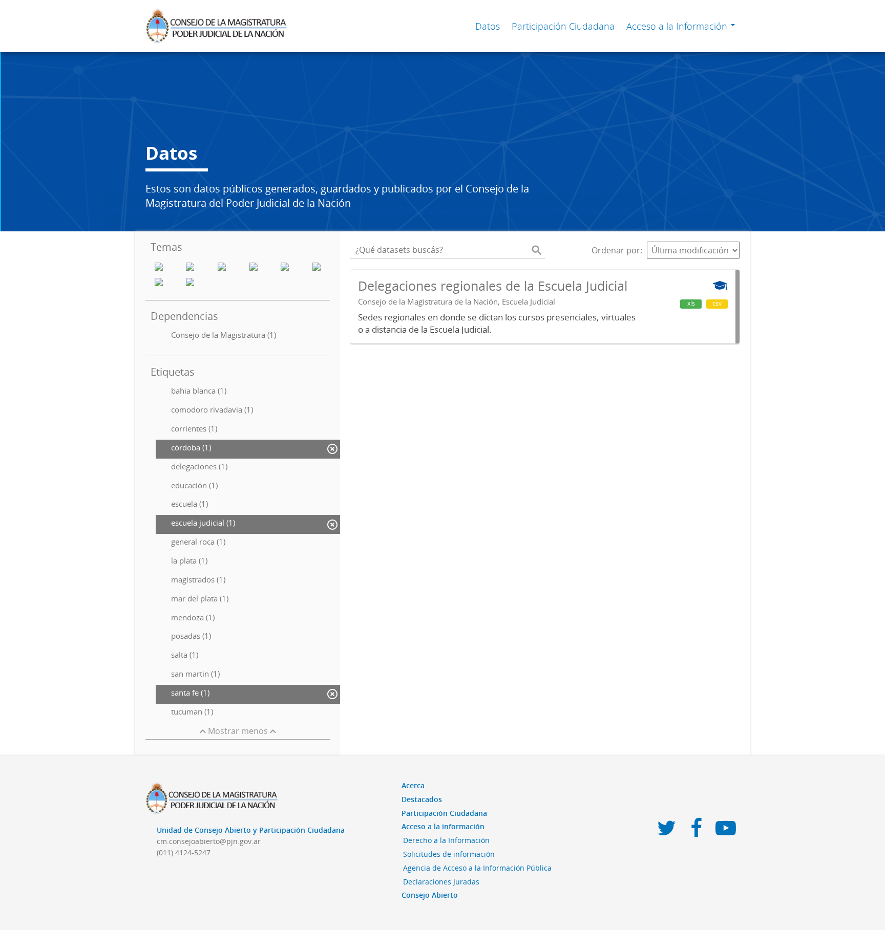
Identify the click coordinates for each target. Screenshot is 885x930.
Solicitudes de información (449, 854)
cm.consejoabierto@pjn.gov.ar (209, 841)
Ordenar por (616, 250)
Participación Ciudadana (563, 26)
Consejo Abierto (430, 895)
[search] (537, 250)
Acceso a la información (443, 826)
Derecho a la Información (446, 840)
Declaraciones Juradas (441, 881)
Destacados (422, 799)
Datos (487, 26)
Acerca (413, 785)
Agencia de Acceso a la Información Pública (477, 868)
